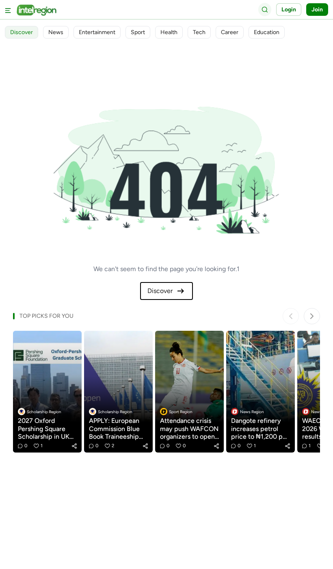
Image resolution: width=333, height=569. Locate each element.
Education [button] (266, 32)
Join (317, 9)
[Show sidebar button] (8, 9)
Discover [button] (21, 32)
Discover (160, 291)
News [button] (55, 32)
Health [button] (168, 32)
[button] (74, 446)
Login (288, 9)
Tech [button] (199, 32)
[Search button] (264, 9)
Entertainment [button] (97, 32)
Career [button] (229, 32)
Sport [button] (138, 32)
